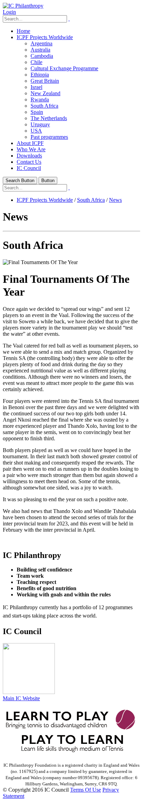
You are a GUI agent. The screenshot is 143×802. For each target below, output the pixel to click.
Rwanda (40, 99)
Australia (40, 50)
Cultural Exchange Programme (64, 68)
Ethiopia (40, 75)
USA (36, 131)
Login (9, 12)
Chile (36, 62)
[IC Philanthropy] (23, 6)
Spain (37, 112)
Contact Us (29, 162)
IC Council (29, 168)
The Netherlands (49, 118)
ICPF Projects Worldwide (45, 37)
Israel (36, 87)
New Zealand (45, 93)
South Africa (44, 106)
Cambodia (42, 56)
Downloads (29, 156)
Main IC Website (21, 698)
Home (23, 31)
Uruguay (40, 124)
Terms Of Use (85, 790)
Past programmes (49, 137)
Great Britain (45, 81)
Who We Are (31, 149)
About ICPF (30, 143)
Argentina (41, 43)
